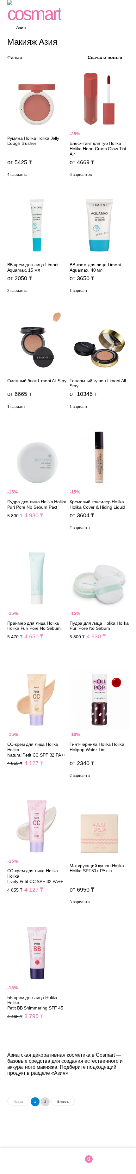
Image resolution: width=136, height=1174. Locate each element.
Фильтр (14, 57)
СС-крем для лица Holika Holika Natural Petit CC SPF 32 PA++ (37, 725)
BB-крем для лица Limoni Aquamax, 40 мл (99, 246)
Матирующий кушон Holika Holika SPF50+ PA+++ (99, 852)
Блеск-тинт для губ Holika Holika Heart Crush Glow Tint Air (99, 124)
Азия (21, 27)
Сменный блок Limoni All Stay (37, 362)
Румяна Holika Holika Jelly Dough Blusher (37, 124)
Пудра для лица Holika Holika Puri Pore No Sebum (99, 602)
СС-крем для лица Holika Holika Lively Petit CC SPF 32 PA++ (37, 852)
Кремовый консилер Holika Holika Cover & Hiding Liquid (99, 480)
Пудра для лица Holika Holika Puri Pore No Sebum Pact (37, 480)
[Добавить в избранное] (60, 74)
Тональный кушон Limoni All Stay (99, 362)
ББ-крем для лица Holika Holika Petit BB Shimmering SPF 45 (37, 978)
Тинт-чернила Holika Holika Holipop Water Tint (99, 725)
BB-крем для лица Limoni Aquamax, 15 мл (37, 246)
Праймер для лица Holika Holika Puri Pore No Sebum (37, 602)
